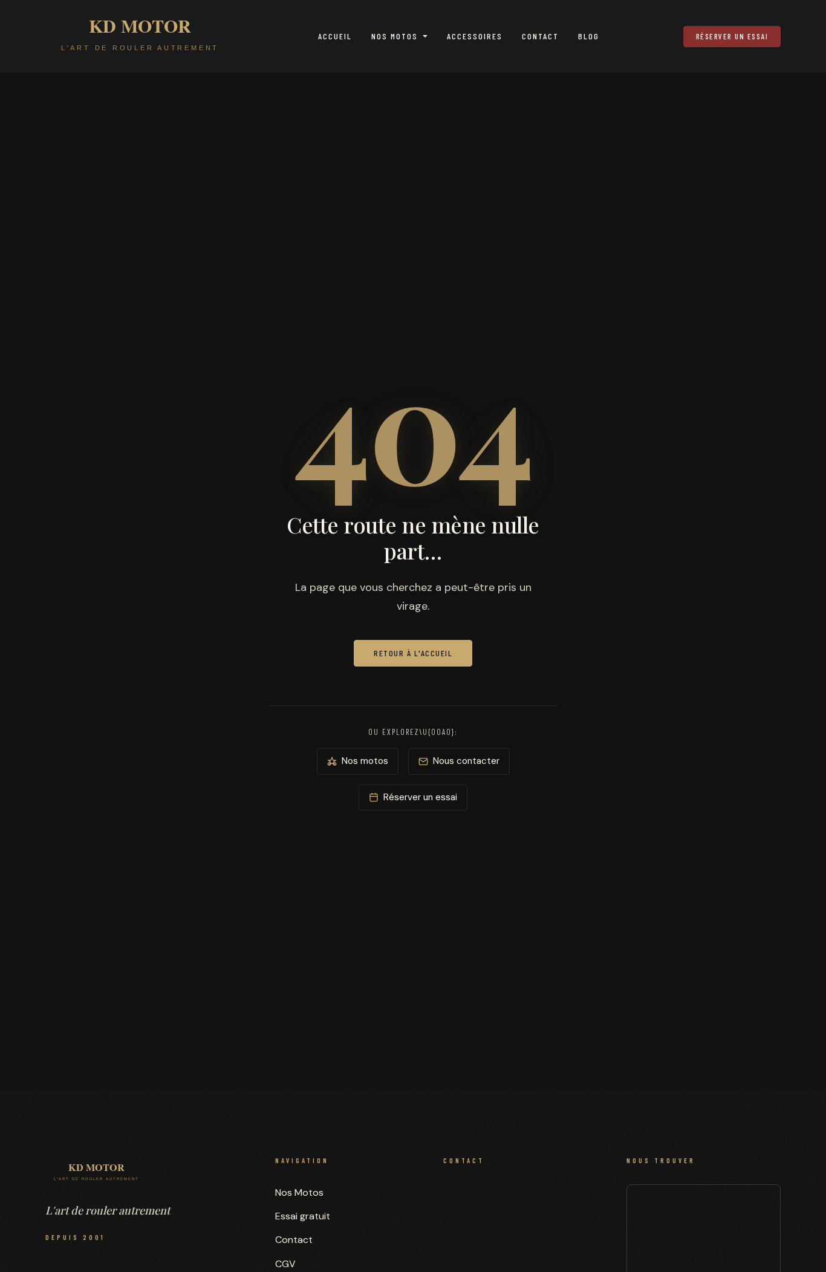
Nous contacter (466, 761)
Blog (588, 36)
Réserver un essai (732, 36)
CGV (285, 1263)
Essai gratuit (302, 1216)
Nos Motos (394, 36)
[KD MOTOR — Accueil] (140, 36)
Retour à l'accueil (413, 653)
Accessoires (474, 36)
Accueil (335, 36)
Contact (540, 36)
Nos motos (365, 761)
